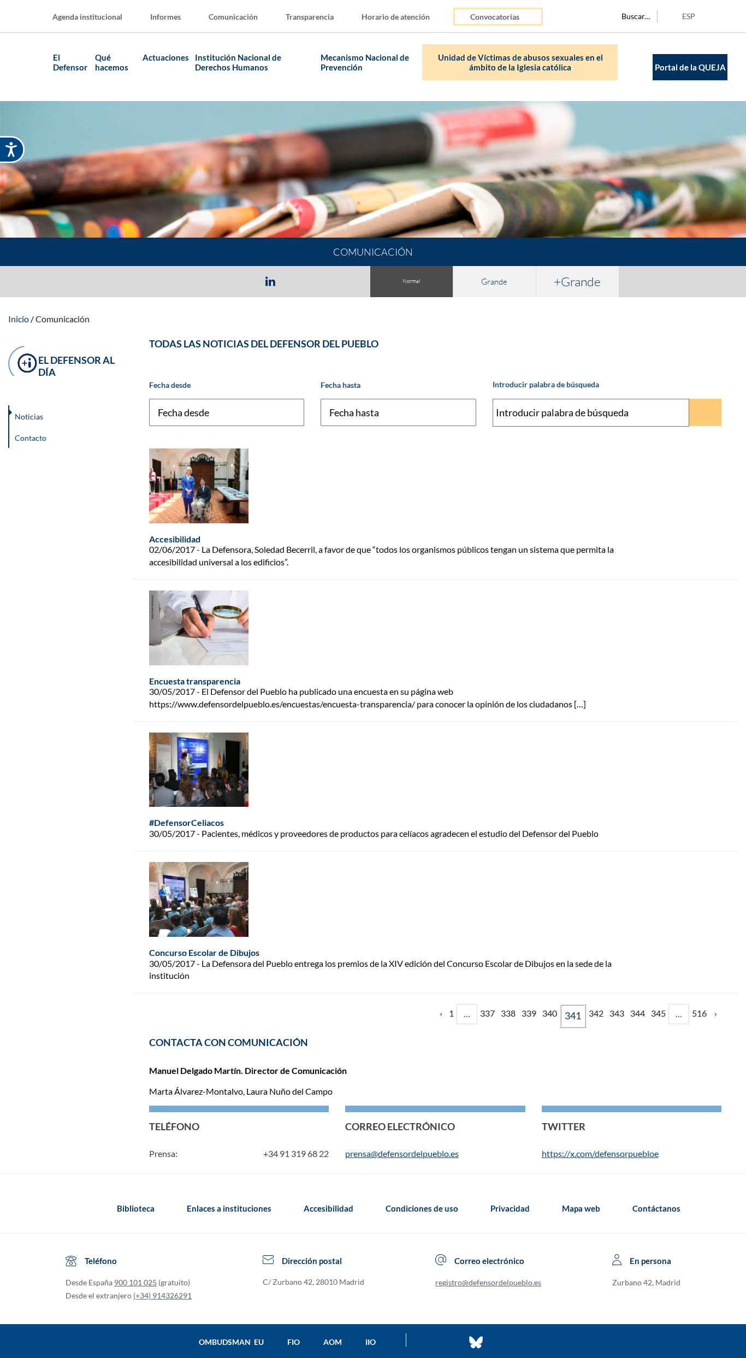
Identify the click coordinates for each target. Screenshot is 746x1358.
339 (529, 1013)
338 (508, 1013)
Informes (165, 16)
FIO (293, 1342)
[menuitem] (96, 16)
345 (658, 1013)
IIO (370, 1342)
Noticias (29, 416)
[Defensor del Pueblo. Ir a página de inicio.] (29, 67)
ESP (688, 16)
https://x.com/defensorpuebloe (600, 1153)
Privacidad (510, 1208)
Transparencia (310, 16)
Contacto (30, 437)
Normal (411, 281)
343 (616, 1013)
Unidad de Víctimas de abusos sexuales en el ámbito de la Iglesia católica (520, 62)
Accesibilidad (328, 1208)
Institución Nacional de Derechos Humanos (238, 62)
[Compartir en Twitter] (238, 281)
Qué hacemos (111, 62)
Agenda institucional (87, 16)
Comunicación (233, 16)
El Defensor (70, 62)
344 (637, 1013)
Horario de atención (396, 16)
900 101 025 (135, 1282)
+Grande (577, 281)
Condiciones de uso (422, 1208)
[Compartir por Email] (303, 281)
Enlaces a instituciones (229, 1208)
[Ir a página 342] (715, 1013)
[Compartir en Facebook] (207, 281)
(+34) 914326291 (162, 1295)
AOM (332, 1342)
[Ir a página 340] (440, 1013)
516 (699, 1013)
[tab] (207, 281)
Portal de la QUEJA (690, 67)
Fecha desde (170, 384)
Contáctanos (656, 1208)
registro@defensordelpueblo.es (488, 1282)
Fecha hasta (340, 384)
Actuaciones (166, 57)
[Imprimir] (336, 281)
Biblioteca (136, 1208)
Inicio (18, 319)
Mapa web (581, 1208)
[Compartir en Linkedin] (270, 281)
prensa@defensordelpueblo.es (402, 1153)
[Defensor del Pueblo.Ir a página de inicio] (76, 1208)
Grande (494, 281)
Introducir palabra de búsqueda (546, 384)
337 (487, 1013)
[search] (629, 16)
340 (549, 1013)
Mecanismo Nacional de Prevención (365, 62)
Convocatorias (494, 16)
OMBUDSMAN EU (231, 1342)
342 (596, 1013)
